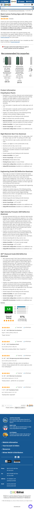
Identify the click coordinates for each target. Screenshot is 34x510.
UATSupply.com (20, 497)
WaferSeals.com (27, 497)
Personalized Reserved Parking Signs (16, 10)
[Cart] (32, 4)
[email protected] (5, 37)
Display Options (10, 407)
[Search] (32, 7)
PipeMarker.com (6, 497)
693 (11, 18)
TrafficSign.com (21, 496)
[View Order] (12, 6)
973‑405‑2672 (10, 470)
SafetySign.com (4, 10)
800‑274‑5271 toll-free (12, 468)
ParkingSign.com (27, 496)
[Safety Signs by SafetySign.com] (7, 4)
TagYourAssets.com (13, 497)
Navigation (1, 4)
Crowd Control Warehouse (13, 496)
